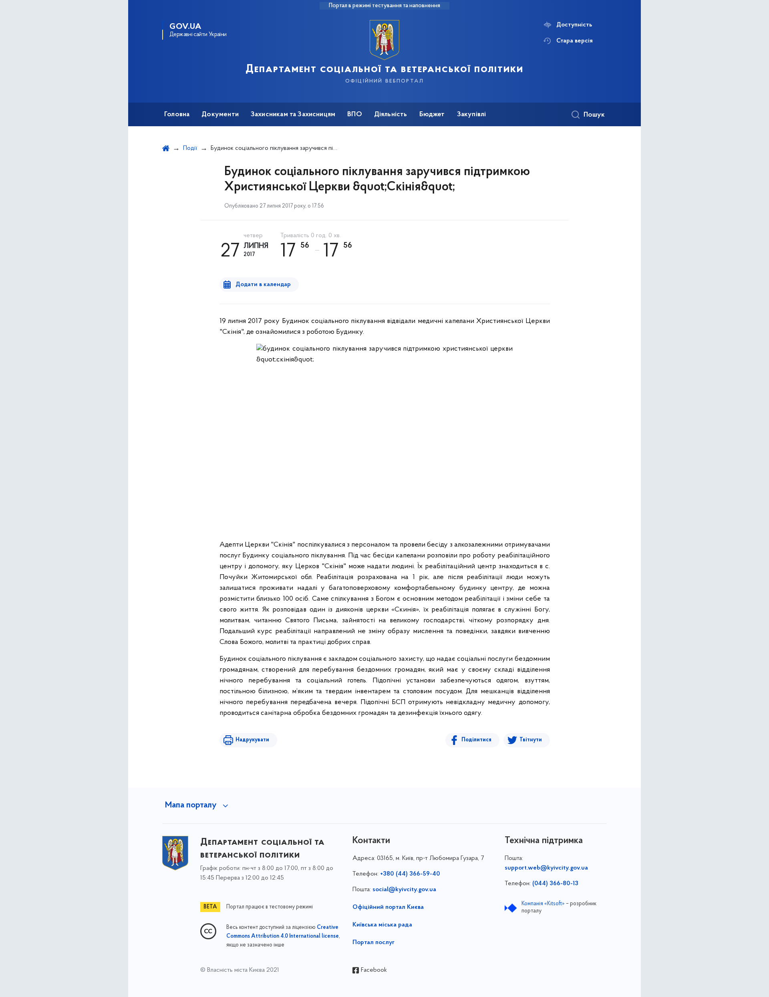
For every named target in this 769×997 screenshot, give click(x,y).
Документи (220, 114)
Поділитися (476, 740)
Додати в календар (263, 284)
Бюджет (432, 114)
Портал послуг (373, 942)
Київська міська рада (382, 925)
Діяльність (390, 114)
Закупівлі (471, 114)
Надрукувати (252, 740)
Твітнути (530, 740)
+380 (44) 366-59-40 (410, 874)
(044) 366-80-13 (555, 883)
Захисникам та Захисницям (293, 114)
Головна (176, 114)
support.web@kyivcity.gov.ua (546, 868)
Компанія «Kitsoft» (543, 904)
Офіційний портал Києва (388, 907)
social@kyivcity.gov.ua (404, 889)
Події (190, 148)
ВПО (354, 114)
